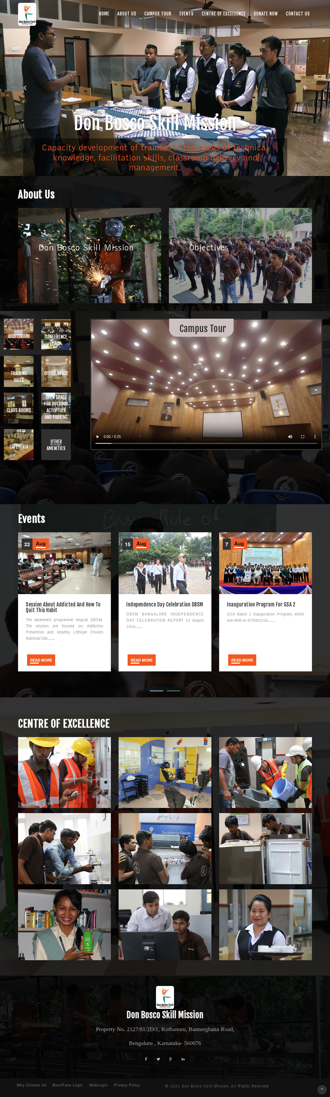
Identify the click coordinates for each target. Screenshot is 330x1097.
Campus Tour (157, 13)
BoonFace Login (68, 1084)
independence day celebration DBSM (64, 604)
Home (104, 13)
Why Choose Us (31, 1084)
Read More (41, 660)
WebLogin (98, 1084)
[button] (25, 88)
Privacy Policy (127, 1084)
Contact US (298, 13)
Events (186, 13)
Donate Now (266, 13)
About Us (126, 13)
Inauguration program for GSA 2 (160, 604)
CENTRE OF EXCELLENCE (224, 13)
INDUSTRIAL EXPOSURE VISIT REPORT (264, 604)
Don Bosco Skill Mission (165, 1015)
